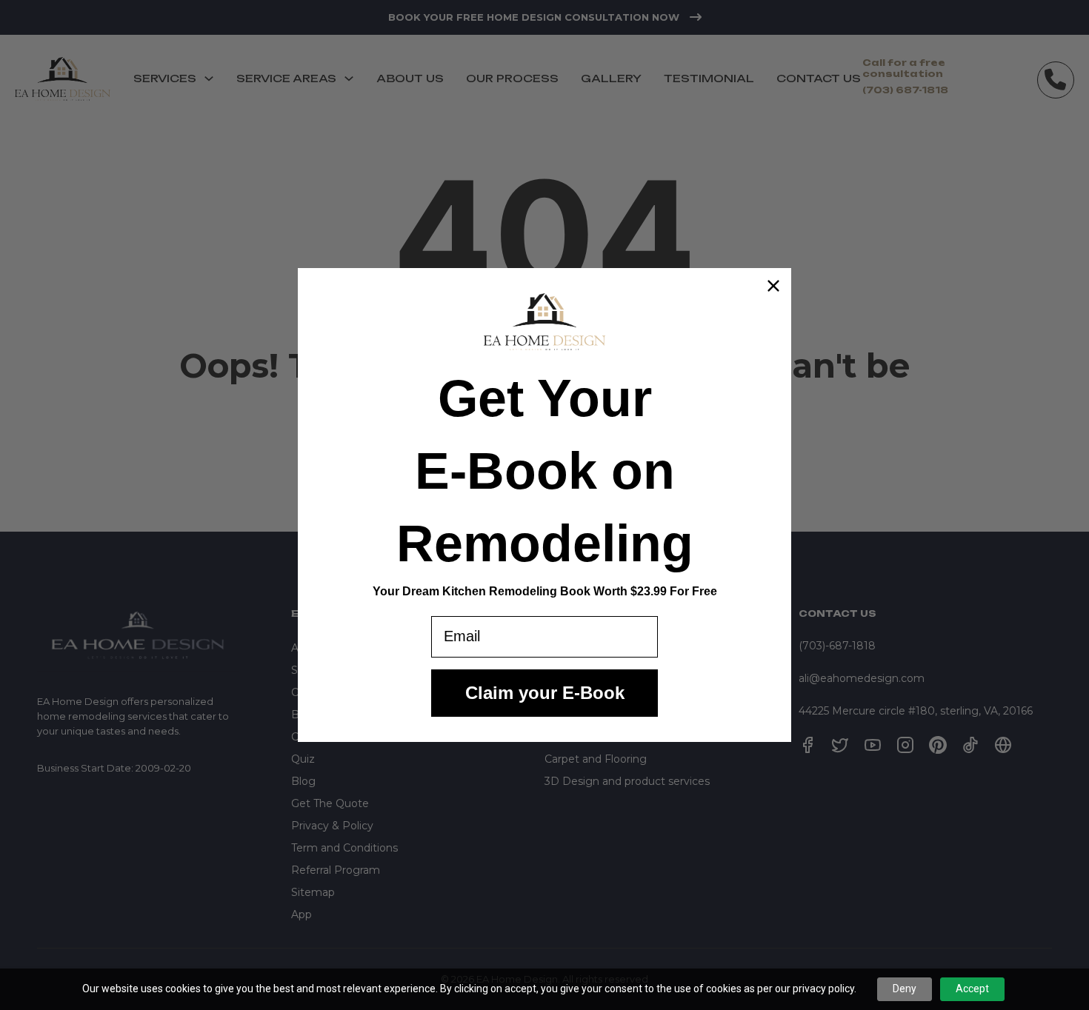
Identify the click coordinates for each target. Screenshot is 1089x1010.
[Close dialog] (773, 286)
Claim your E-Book (545, 693)
